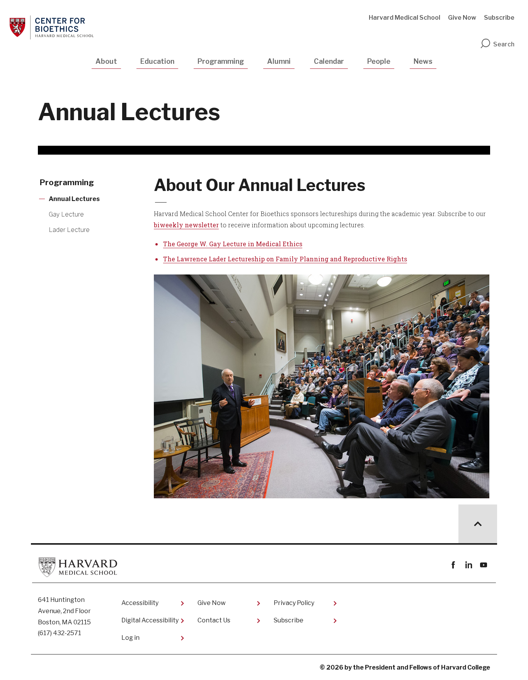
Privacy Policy (294, 603)
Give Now (462, 17)
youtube (483, 565)
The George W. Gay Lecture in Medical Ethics (232, 244)
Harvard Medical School (404, 17)
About (106, 61)
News (423, 61)
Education (157, 61)
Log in (130, 637)
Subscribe (499, 17)
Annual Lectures (74, 199)
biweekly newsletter (186, 225)
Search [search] (503, 44)
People (378, 61)
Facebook (453, 565)
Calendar (329, 61)
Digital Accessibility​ (150, 620)
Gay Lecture (66, 214)
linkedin (468, 565)
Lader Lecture (69, 229)
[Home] (52, 27)
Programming (221, 61)
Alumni (279, 61)
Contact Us (214, 620)
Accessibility (139, 603)
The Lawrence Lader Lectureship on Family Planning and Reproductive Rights (285, 259)
